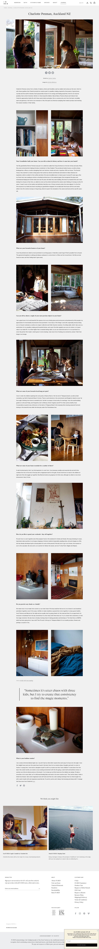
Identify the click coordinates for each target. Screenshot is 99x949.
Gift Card (78, 890)
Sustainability (55, 890)
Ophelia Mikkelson (52, 82)
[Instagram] (80, 913)
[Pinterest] (84, 913)
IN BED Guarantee (80, 883)
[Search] (91, 3)
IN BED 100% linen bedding (26, 680)
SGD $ (81, 3)
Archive (47, 2)
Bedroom (17, 2)
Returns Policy (79, 895)
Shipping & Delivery (81, 897)
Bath (25, 2)
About (55, 2)
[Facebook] (75, 913)
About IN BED (56, 880)
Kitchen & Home (36, 2)
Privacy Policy (79, 902)
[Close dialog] (97, 930)
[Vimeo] (88, 913)
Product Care (79, 885)
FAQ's (76, 880)
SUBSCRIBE (81, 945)
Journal (63, 2)
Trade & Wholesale (57, 885)
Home (5, 7)
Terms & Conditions (81, 900)
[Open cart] (94, 3)
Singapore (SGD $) (10, 924)
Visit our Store (55, 883)
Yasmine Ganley (52, 78)
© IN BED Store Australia (11, 927)
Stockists (54, 888)
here (34, 781)
